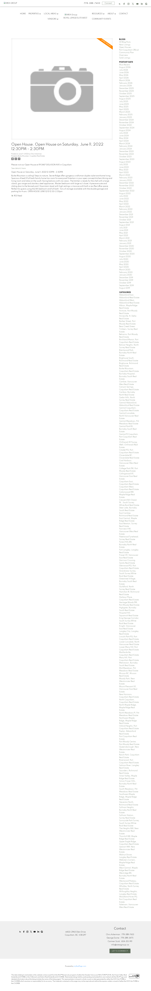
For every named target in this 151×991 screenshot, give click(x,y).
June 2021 (123, 230)
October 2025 (125, 94)
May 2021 (123, 233)
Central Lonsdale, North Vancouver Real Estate (128, 415)
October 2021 (125, 220)
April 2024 (124, 141)
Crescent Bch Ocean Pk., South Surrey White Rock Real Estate (129, 502)
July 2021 (123, 228)
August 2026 (125, 67)
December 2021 (126, 215)
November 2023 (126, 154)
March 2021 (124, 238)
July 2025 (123, 101)
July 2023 (123, 165)
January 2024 (125, 149)
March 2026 (124, 80)
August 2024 (125, 130)
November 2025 (126, 91)
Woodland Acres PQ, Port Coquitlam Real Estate (128, 899)
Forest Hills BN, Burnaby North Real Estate (127, 544)
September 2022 (126, 191)
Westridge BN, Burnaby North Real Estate (127, 875)
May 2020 (124, 264)
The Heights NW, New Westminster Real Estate (129, 831)
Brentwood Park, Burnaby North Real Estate (127, 352)
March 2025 (124, 112)
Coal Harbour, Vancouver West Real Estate (128, 463)
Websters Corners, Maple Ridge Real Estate (127, 862)
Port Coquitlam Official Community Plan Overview (129, 52)
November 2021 (126, 217)
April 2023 (124, 172)
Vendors (52, 19)
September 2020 (127, 254)
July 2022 (123, 196)
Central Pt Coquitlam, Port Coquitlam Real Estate (128, 436)
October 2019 (125, 283)
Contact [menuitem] (123, 14)
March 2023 (124, 175)
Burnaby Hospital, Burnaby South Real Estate (128, 376)
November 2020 (126, 249)
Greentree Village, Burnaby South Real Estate (128, 581)
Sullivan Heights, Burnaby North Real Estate (127, 810)
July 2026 (123, 70)
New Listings (124, 45)
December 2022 (126, 183)
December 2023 (126, 151)
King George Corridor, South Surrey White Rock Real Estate (129, 620)
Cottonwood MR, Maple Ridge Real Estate (127, 494)
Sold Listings (124, 58)
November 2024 (126, 123)
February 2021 (125, 241)
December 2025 (126, 88)
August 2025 (125, 99)
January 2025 (125, 117)
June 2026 (124, 73)
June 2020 (124, 262)
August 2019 (124, 288)
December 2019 (126, 278)
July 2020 (123, 259)
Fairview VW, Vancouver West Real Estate (128, 531)
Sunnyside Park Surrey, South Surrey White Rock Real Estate (129, 823)
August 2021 (124, 225)
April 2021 (123, 235)
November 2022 (126, 186)
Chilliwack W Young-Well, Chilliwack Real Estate (128, 444)
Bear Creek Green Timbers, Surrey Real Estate (128, 329)
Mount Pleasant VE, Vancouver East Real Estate (128, 689)
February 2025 (126, 115)
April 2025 (124, 109)
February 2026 (125, 83)
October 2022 (125, 188)
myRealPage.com (80, 966)
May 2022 (123, 201)
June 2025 (124, 104)
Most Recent (124, 65)
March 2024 (124, 144)
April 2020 (124, 267)
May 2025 (123, 107)
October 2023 (125, 157)
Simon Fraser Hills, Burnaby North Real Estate (127, 783)
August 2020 (125, 257)
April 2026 (124, 78)
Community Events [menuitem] (101, 19)
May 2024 (123, 138)
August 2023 (125, 162)
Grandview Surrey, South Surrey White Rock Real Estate (127, 573)
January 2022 (125, 212)
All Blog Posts (125, 42)
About (111, 14)
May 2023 (123, 170)
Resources (97, 14)
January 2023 (125, 180)
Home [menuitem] (23, 14)
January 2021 (125, 243)
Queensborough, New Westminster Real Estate (129, 749)
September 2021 (126, 222)
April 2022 (124, 204)
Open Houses (125, 47)
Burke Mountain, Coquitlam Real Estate (31, 156)
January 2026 (125, 86)
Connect (108, 3)
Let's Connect (120, 951)
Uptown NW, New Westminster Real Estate (127, 849)
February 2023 (125, 178)
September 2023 (126, 159)
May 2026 (123, 75)
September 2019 (126, 285)
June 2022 (124, 199)
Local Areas (50, 14)
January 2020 (125, 275)
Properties (33, 14)
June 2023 (124, 167)
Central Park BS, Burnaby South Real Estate (128, 429)
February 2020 (126, 272)
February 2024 (125, 146)
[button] (120, 4)
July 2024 (123, 133)
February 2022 (125, 209)
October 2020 (125, 251)
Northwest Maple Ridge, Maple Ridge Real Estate (128, 720)
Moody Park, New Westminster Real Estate (127, 681)
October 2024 (125, 125)
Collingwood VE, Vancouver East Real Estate (128, 476)
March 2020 (124, 270)
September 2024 (126, 128)
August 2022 (125, 193)
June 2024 (124, 136)
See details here (18, 168)
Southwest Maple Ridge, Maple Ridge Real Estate (128, 796)
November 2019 (126, 280)
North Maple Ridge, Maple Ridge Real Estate (128, 707)
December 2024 (126, 120)
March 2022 (124, 207)
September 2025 (126, 96)
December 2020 (126, 246)
